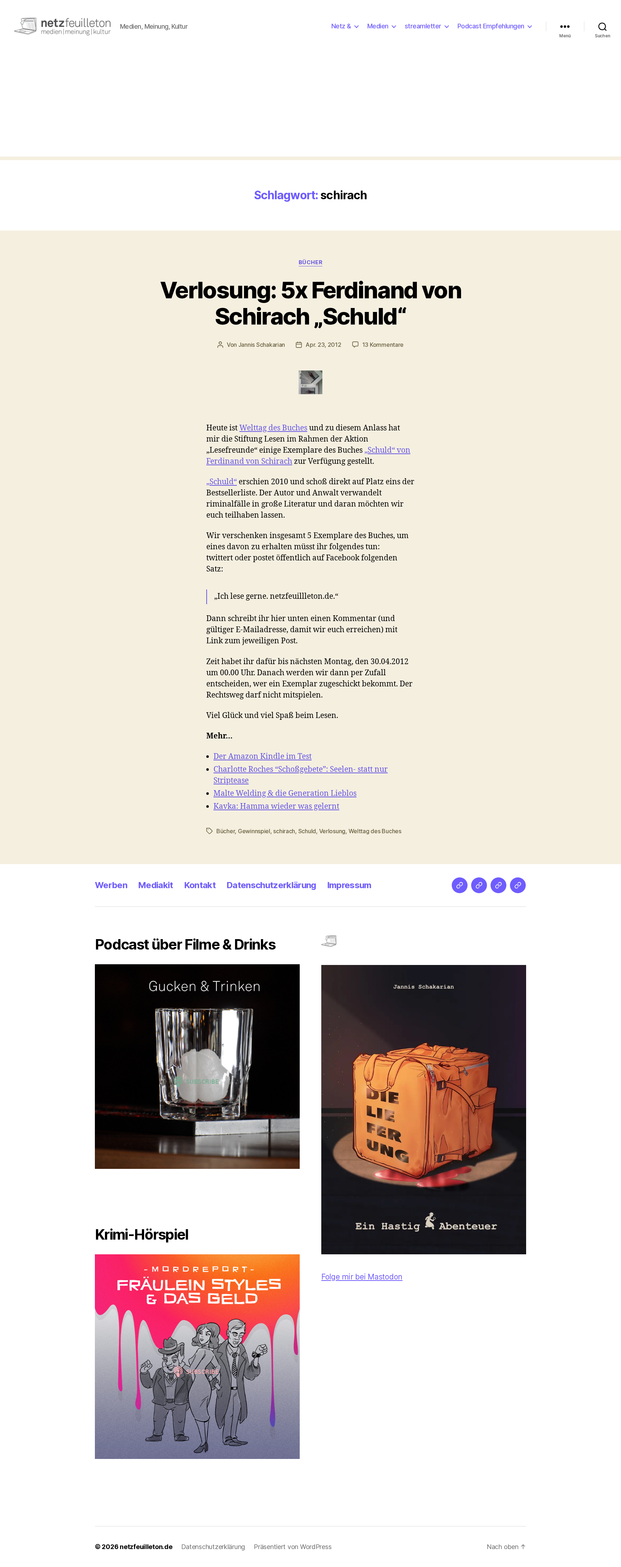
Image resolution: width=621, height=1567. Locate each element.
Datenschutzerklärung (271, 885)
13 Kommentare (383, 344)
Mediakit (155, 885)
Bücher (310, 262)
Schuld (307, 831)
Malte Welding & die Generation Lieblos (284, 793)
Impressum (349, 885)
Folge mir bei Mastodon (361, 1276)
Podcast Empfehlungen (490, 26)
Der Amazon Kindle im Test (262, 756)
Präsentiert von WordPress (292, 1546)
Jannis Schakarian (261, 344)
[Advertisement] (310, 106)
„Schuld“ (221, 482)
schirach (284, 831)
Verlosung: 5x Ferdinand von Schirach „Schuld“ (310, 303)
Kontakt (200, 885)
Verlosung (332, 831)
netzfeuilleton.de (146, 1546)
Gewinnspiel (254, 831)
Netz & (341, 26)
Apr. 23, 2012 (323, 344)
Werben (111, 885)
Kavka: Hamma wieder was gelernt (276, 806)
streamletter (423, 26)
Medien (377, 26)
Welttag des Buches (273, 428)
